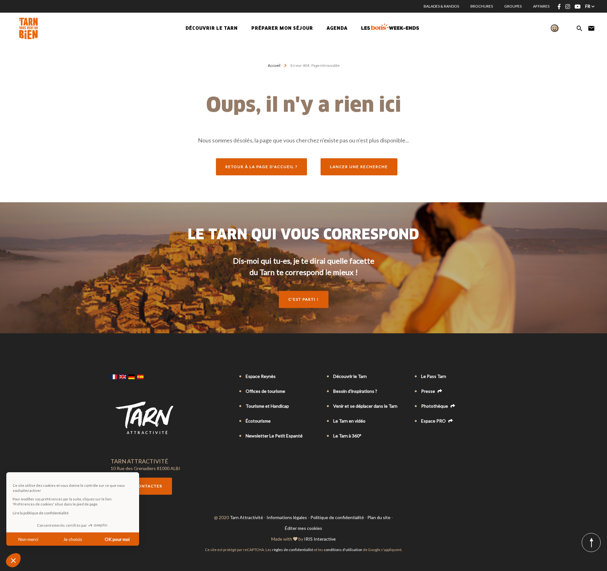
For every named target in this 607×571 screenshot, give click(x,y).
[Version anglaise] (123, 376)
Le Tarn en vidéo (349, 421)
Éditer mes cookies (303, 528)
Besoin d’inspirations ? (355, 391)
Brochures (481, 6)
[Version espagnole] (140, 376)
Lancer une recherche (359, 166)
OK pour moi (117, 539)
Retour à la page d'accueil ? (261, 166)
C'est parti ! (303, 299)
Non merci (28, 539)
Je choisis (72, 539)
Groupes (513, 6)
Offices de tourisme (265, 391)
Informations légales (287, 517)
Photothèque (435, 406)
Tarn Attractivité (246, 517)
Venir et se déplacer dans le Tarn (365, 406)
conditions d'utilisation (343, 549)
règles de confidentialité (292, 549)
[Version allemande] (131, 376)
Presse (428, 391)
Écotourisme (258, 421)
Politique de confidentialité (337, 517)
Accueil (274, 65)
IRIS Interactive (320, 539)
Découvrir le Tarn (212, 28)
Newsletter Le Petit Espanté (274, 435)
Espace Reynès (261, 376)
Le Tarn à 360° (347, 435)
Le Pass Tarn (433, 376)
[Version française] (114, 376)
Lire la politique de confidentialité (41, 513)
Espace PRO (434, 421)
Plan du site (378, 517)
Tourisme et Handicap (267, 406)
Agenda (337, 28)
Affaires (541, 6)
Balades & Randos (441, 6)
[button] (13, 560)
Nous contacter (141, 486)
